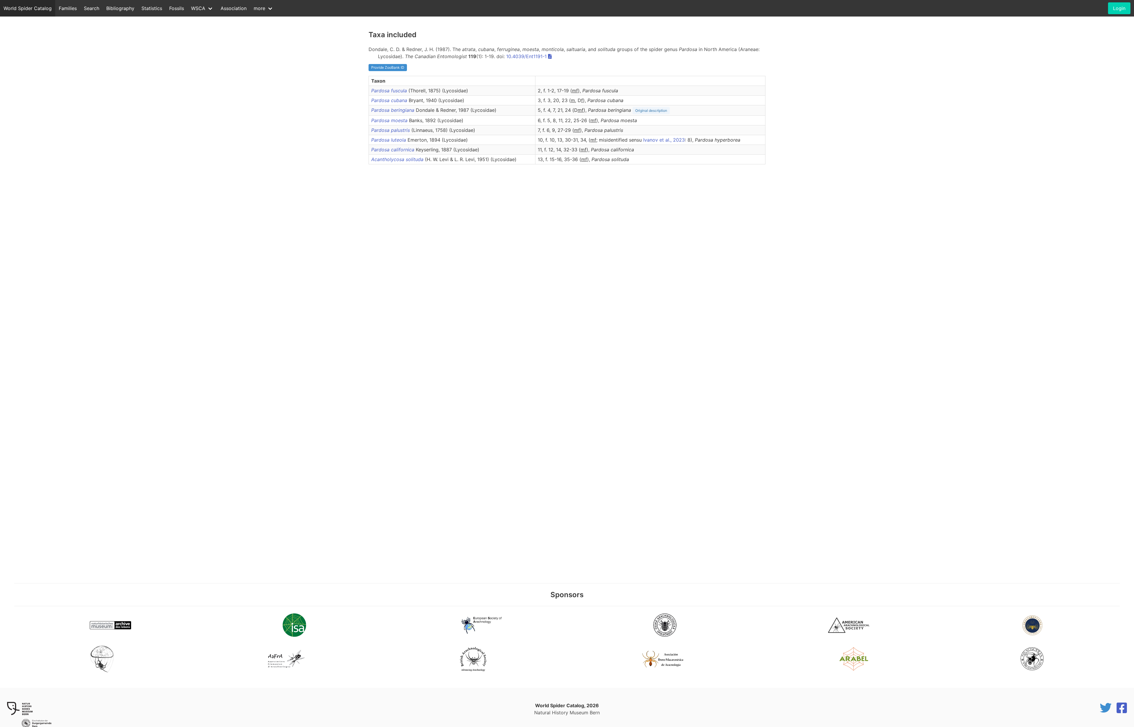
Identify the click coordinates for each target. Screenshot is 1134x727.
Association (234, 8)
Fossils (176, 8)
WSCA (198, 8)
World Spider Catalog (28, 8)
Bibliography (120, 8)
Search (91, 8)
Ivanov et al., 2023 (664, 140)
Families (68, 8)
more (259, 8)
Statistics (151, 8)
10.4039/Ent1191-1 (526, 56)
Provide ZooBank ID (387, 67)
